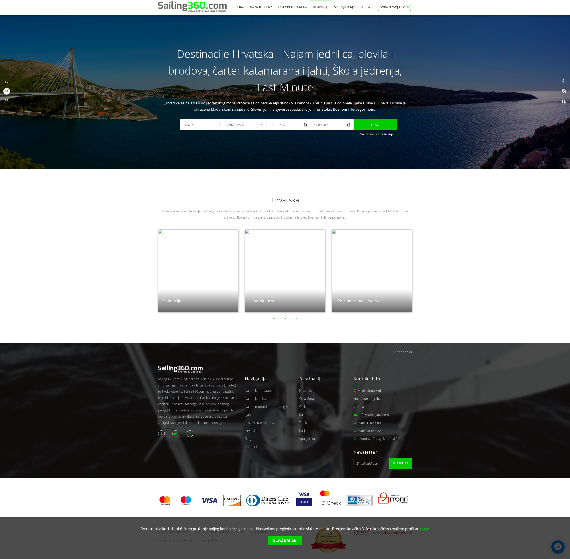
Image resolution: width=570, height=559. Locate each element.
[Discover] (232, 504)
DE (6, 100)
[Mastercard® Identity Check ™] (330, 504)
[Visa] (209, 504)
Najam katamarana (259, 390)
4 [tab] (290, 318)
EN (6, 82)
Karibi (303, 415)
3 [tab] (285, 318)
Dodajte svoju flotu (394, 7)
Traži (375, 125)
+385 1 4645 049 (370, 423)
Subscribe (400, 463)
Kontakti (367, 7)
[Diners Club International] (267, 504)
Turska (304, 423)
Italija (303, 431)
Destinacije (321, 7)
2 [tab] (279, 318)
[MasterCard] (166, 504)
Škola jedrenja (344, 7)
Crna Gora (306, 398)
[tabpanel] (200, 268)
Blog (248, 439)
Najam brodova (261, 7)
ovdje (424, 528)
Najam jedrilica (255, 398)
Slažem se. (285, 540)
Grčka (303, 407)
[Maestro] (186, 504)
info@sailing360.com (374, 415)
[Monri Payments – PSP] (391, 504)
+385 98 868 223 (370, 431)
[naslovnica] (192, 7)
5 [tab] (296, 318)
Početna (238, 7)
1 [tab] (274, 318)
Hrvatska (251, 431)
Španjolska (307, 439)
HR (7, 91)
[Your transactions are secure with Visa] (304, 504)
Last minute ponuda (293, 7)
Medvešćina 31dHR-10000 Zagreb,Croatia (367, 398)
